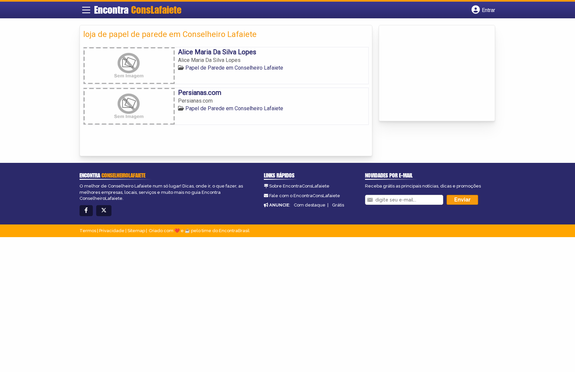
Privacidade (111, 230)
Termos (88, 230)
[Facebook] (86, 210)
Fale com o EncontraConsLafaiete (304, 195)
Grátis (338, 204)
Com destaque (309, 204)
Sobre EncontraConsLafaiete (299, 186)
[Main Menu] (86, 10)
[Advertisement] (432, 73)
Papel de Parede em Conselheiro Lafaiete (234, 68)
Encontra (137, 10)
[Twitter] (103, 210)
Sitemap (136, 230)
